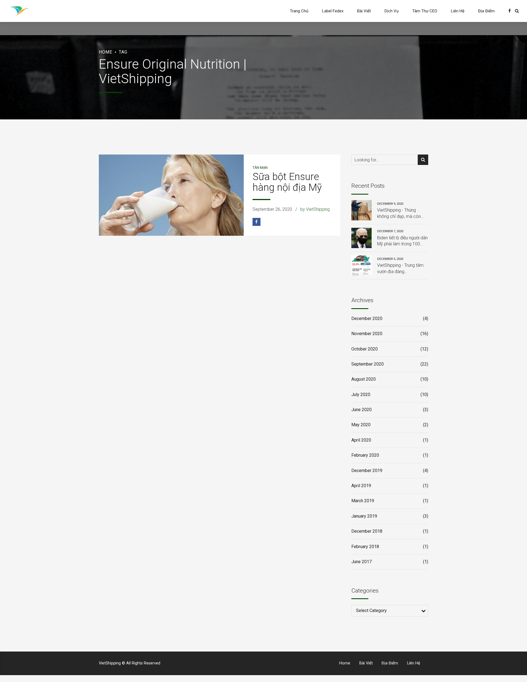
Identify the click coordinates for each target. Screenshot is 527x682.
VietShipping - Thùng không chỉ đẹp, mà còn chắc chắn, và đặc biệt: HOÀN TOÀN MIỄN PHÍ (399, 213)
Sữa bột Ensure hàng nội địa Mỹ (287, 182)
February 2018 (365, 546)
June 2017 (361, 561)
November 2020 (366, 333)
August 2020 (363, 379)
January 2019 (364, 516)
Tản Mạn (260, 167)
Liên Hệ (457, 11)
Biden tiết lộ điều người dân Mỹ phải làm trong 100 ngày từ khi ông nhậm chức (402, 241)
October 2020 (364, 349)
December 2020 (366, 318)
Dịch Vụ (392, 11)
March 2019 (362, 500)
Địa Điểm (486, 11)
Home (105, 52)
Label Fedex (332, 11)
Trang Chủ (299, 11)
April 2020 (361, 440)
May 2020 (361, 424)
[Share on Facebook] (256, 222)
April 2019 (361, 485)
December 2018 (366, 531)
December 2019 (366, 470)
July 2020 (360, 394)
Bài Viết (364, 11)
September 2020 (367, 364)
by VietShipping (315, 209)
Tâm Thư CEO (424, 11)
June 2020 (361, 409)
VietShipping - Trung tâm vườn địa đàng (400, 268)
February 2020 (365, 455)
